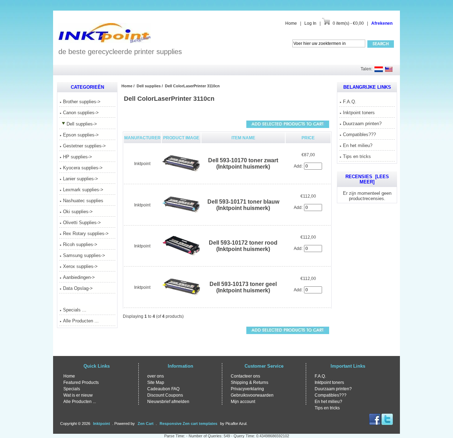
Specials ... (74, 310)
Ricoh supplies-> (80, 244)
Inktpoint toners (359, 112)
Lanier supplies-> (80, 178)
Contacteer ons (245, 376)
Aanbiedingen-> (79, 277)
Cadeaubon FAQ (163, 388)
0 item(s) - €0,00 (348, 23)
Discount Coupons (165, 395)
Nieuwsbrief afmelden (168, 401)
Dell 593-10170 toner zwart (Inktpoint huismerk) (243, 163)
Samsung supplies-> (84, 255)
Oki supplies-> (78, 211)
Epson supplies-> (81, 135)
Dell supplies (149, 86)
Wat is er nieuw (78, 395)
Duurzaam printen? (362, 123)
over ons (155, 376)
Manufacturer (142, 137)
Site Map (155, 382)
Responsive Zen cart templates (188, 423)
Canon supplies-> (81, 112)
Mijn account (243, 401)
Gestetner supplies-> (84, 145)
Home (291, 23)
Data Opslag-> (78, 288)
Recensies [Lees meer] (367, 179)
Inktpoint (142, 163)
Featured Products (81, 382)
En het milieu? (357, 145)
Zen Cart (146, 423)
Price (308, 137)
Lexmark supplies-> (83, 189)
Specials (71, 388)
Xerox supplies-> (80, 266)
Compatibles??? (359, 134)
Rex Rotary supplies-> (86, 233)
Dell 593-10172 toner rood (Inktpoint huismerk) (243, 246)
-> (82, 124)
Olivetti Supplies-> (82, 222)
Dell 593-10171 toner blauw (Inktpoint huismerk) (243, 205)
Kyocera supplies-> (83, 167)
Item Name (243, 137)
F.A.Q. (349, 101)
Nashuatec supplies (83, 200)
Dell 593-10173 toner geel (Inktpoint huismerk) (243, 287)
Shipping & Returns (249, 382)
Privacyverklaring (247, 388)
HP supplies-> (77, 156)
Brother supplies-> (82, 101)
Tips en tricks (357, 156)
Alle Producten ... (81, 320)
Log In (310, 23)
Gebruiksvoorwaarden (252, 395)
